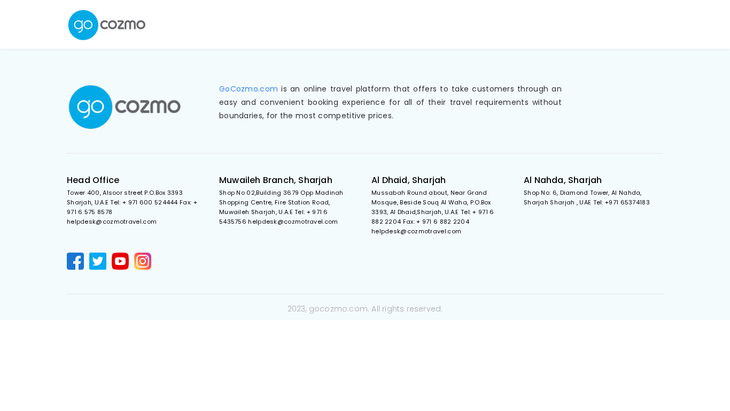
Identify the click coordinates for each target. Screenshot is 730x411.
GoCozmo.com (248, 88)
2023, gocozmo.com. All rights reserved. (365, 308)
